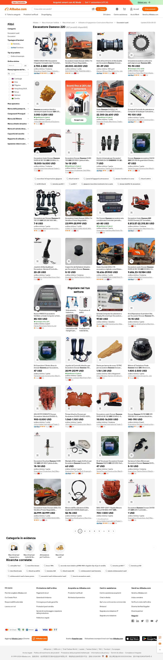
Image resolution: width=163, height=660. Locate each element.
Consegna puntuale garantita (47, 602)
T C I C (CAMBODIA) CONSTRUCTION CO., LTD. (110, 277)
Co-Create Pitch (11, 597)
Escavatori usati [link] (122, 22)
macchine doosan (33, 566)
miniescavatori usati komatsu (91, 571)
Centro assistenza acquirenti (110, 593)
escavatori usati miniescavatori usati (53, 576)
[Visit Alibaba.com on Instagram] (147, 620)
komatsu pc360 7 (118, 566)
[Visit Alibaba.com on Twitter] (142, 620)
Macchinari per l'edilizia (50, 22)
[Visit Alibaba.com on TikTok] (156, 620)
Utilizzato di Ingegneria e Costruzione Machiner (95, 22)
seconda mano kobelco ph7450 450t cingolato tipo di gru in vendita (83, 566)
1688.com (57, 649)
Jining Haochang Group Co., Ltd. (140, 376)
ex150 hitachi (41, 184)
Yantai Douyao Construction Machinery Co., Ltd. (141, 168)
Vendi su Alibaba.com (139, 593)
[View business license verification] (103, 656)
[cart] (125, 9)
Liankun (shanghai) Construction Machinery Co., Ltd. (141, 277)
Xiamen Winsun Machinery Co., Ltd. (110, 71)
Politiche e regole (42, 618)
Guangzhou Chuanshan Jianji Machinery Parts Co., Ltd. (78, 170)
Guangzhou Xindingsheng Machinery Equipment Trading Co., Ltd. (141, 324)
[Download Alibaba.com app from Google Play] (150, 638)
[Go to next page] (113, 531)
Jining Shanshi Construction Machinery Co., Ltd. (78, 424)
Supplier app (77, 639)
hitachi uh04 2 (146, 179)
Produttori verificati (75, 593)
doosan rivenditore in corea (125, 179)
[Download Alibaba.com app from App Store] (132, 638)
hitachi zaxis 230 (68, 571)
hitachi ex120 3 (74, 179)
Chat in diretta (105, 597)
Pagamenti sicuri (42, 593)
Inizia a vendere (137, 597)
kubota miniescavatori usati (117, 571)
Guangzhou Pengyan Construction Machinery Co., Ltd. (141, 120)
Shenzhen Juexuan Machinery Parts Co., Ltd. (78, 378)
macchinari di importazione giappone (49, 179)
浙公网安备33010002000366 (120, 656)
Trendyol (107, 649)
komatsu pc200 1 (58, 184)
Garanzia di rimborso (43, 597)
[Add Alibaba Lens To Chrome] (40, 638)
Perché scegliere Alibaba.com (16, 593)
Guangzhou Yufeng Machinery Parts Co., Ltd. (47, 277)
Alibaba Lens (17, 639)
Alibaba (35, 22)
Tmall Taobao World (70, 649)
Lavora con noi (10, 606)
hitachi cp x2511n (34, 571)
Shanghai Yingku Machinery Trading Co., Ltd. (110, 122)
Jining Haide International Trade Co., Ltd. (47, 424)
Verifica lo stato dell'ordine (141, 602)
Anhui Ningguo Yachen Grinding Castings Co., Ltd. (110, 376)
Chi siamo (8, 588)
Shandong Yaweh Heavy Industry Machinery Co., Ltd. (47, 71)
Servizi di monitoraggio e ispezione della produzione (49, 612)
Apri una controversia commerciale (113, 602)
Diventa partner (137, 611)
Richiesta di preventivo (76, 597)
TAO (100, 649)
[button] (93, 9)
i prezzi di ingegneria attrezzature (97, 179)
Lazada (81, 649)
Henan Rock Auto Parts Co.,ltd (45, 326)
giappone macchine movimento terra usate (98, 184)
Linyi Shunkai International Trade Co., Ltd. (47, 168)
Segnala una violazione (108, 616)
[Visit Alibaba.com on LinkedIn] (137, 620)
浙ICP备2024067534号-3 (142, 656)
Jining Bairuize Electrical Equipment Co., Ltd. (47, 122)
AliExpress (47, 649)
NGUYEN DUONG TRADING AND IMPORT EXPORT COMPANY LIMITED (78, 71)
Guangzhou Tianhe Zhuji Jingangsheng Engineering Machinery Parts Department (110, 168)
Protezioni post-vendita (45, 606)
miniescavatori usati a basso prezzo (22, 576)
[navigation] (18, 277)
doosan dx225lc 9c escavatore (130, 184)
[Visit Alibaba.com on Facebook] (132, 620)
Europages (116, 649)
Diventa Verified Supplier (140, 606)
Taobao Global (91, 649)
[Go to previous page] (75, 531)
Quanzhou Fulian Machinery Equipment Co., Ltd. (141, 73)
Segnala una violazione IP (109, 611)
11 (108, 531)
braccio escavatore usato (81, 576)
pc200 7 (74, 184)
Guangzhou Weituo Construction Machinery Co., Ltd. (47, 228)
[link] (160, 637)
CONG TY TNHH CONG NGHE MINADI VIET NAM (78, 228)
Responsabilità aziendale (14, 602)
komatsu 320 (51, 571)
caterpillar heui (15, 566)
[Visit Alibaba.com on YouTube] (151, 620)
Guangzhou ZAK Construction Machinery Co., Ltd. (110, 324)
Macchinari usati (69, 22)
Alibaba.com (118, 639)
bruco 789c (50, 566)
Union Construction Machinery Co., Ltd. (141, 228)
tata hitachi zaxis (16, 571)
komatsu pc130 (136, 566)
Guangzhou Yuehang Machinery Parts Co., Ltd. (110, 230)
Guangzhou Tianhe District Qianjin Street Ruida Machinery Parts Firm (78, 277)
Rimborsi (103, 606)
